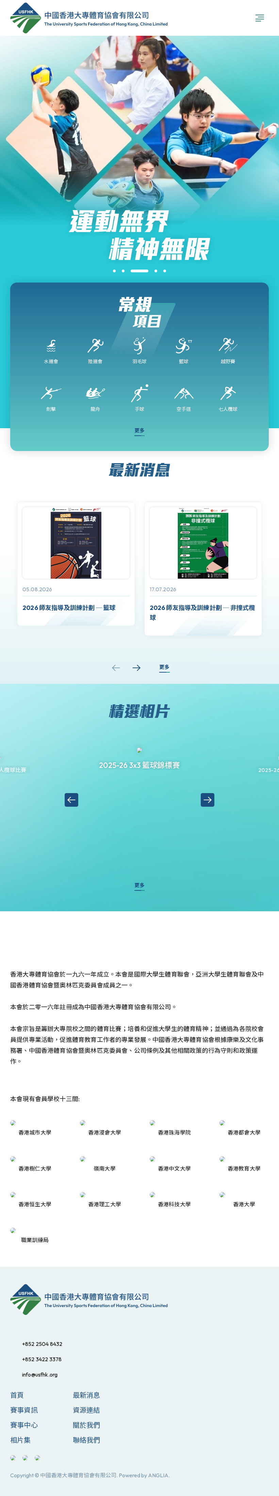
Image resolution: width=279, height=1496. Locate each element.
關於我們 (86, 1425)
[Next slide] (136, 668)
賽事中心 (24, 1425)
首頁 (17, 1395)
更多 (139, 430)
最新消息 (86, 1395)
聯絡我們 (86, 1440)
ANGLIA (158, 1475)
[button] (114, 271)
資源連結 (86, 1410)
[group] (76, 564)
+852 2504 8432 (42, 1343)
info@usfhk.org (40, 1374)
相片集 (20, 1440)
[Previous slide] (116, 668)
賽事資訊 (24, 1410)
